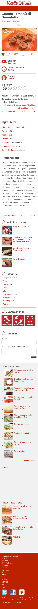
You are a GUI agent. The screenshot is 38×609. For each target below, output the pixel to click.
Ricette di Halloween (7, 559)
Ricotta (5, 139)
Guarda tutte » (30, 460)
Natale (8, 21)
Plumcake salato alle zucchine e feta (23, 416)
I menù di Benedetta (15, 21)
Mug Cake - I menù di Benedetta (22, 249)
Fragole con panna (21, 226)
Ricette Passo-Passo (12, 502)
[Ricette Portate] (30, 320)
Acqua (4, 135)
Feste (5, 281)
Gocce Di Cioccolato (11, 150)
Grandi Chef (7, 284)
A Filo (3, 576)
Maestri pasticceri (10, 294)
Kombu (3, 584)
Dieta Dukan (5, 560)
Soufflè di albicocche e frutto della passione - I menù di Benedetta (22, 239)
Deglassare (5, 581)
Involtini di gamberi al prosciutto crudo (22, 517)
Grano (4, 131)
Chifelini (16, 537)
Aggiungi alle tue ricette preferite (7, 54)
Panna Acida (5, 582)
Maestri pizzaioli (9, 301)
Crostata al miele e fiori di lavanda (24, 507)
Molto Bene (5, 565)
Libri (4, 291)
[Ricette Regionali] (7, 320)
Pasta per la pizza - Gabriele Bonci (22, 407)
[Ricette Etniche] (18, 320)
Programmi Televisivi (11, 278)
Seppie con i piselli (22, 424)
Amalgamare (5, 578)
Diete (5, 288)
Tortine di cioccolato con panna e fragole (24, 389)
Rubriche (6, 304)
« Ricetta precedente (9, 215)
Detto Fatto (4, 567)
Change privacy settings (28, 602)
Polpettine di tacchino (18, 108)
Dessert (11, 78)
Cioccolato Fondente (11, 127)
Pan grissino (19, 451)
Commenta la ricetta (21, 54)
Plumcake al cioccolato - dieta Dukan (23, 528)
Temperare (4, 579)
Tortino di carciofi (21, 433)
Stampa (34, 53)
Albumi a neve (5, 573)
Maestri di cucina (9, 297)
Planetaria (4, 574)
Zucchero (6, 142)
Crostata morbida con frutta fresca (23, 380)
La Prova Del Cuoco (7, 564)
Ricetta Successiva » (28, 215)
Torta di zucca (19, 259)
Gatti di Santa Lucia (27, 111)
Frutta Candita (8, 146)
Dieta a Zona (5, 562)
